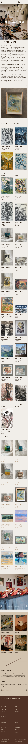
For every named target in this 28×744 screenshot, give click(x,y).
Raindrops (3, 224)
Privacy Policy (4, 741)
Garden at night (5, 246)
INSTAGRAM (18, 725)
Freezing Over (4, 568)
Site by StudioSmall (18, 741)
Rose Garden (18, 198)
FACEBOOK (17, 727)
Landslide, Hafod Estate (20, 404)
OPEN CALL (4, 727)
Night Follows (4, 173)
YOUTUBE (17, 729)
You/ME (17, 483)
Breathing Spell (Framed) (20, 293)
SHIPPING (17, 711)
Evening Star (18, 148)
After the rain (4, 339)
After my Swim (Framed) (7, 547)
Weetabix (3, 269)
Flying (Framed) (18, 506)
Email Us (16, 732)
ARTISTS (3, 709)
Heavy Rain (4, 293)
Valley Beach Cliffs (5, 431)
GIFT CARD (4, 716)
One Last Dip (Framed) (20, 526)
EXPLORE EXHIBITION (14, 606)
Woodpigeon (18, 173)
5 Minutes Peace (5, 506)
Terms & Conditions (5, 739)
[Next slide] (24, 86)
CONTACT (3, 725)
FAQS (16, 709)
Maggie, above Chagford (7, 316)
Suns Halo (17, 224)
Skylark (16, 316)
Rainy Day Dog (18, 246)
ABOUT (3, 711)
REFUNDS (17, 714)
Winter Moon (18, 379)
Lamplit (3, 459)
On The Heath (18, 547)
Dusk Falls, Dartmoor (20, 459)
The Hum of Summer (6, 198)
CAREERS (3, 729)
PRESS (3, 714)
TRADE (3, 732)
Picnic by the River (5, 148)
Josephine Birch (5, 146)
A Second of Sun (5, 483)
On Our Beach (4, 379)
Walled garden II (18, 339)
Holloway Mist (4, 404)
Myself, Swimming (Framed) (21, 568)
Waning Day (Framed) (6, 526)
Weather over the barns (6, 360)
